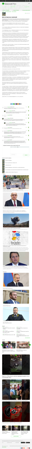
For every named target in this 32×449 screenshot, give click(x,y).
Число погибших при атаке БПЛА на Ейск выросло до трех (8, 332)
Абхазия (3, 5)
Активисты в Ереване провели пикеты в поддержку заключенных (13, 189)
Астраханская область (18, 5)
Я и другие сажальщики (8, 160)
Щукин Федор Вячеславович (7, 322)
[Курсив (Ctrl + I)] (12, 147)
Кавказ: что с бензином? (6, 10)
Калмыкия (17, 6)
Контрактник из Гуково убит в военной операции (9, 328)
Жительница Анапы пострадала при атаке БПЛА (22, 328)
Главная (3, 11)
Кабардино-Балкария (12, 6)
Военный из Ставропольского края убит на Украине (23, 332)
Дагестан (5, 6)
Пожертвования (17, 442)
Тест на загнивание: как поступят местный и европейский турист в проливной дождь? (16, 169)
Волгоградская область (24, 5)
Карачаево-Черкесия (21, 6)
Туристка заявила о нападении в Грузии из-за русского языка (6, 432)
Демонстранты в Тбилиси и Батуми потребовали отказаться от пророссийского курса (8, 351)
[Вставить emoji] (18, 147)
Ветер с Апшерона (14, 11)
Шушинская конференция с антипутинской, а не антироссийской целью (14, 167)
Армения (15, 5)
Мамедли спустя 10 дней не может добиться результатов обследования (13, 266)
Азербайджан (11, 5)
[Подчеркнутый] (14, 147)
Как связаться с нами (9, 442)
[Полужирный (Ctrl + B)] (11, 147)
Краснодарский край (26, 6)
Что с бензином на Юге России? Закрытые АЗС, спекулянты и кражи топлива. (24, 433)
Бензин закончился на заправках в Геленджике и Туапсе (21, 350)
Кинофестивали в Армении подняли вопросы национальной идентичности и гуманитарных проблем (14, 246)
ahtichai (8, 127)
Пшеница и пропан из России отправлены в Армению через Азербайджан (14, 210)
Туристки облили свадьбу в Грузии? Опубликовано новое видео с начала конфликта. (15, 400)
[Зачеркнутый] (16, 147)
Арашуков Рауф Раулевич (7, 305)
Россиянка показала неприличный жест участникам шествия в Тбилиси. (15, 433)
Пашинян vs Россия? (16, 10)
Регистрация (13, 154)
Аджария (6, 5)
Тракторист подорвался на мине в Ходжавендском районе (11, 228)
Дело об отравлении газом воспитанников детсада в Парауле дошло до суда (23, 335)
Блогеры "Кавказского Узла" (8, 11)
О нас (2, 442)
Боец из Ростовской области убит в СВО (9, 334)
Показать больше (16, 436)
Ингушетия (8, 6)
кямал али (10, 110)
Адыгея (8, 5)
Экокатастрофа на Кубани (26, 10)
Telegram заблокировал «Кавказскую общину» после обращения (12, 422)
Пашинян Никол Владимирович (8, 288)
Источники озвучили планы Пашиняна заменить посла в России (12, 207)
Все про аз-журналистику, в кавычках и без (11, 162)
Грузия (3, 6)
